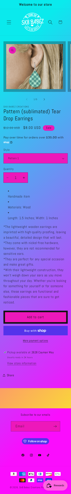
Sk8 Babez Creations (30, 487)
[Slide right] (44, 99)
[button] (9, 22)
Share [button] (10, 375)
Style (6, 150)
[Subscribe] (55, 426)
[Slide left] (27, 99)
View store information (21, 363)
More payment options (35, 340)
